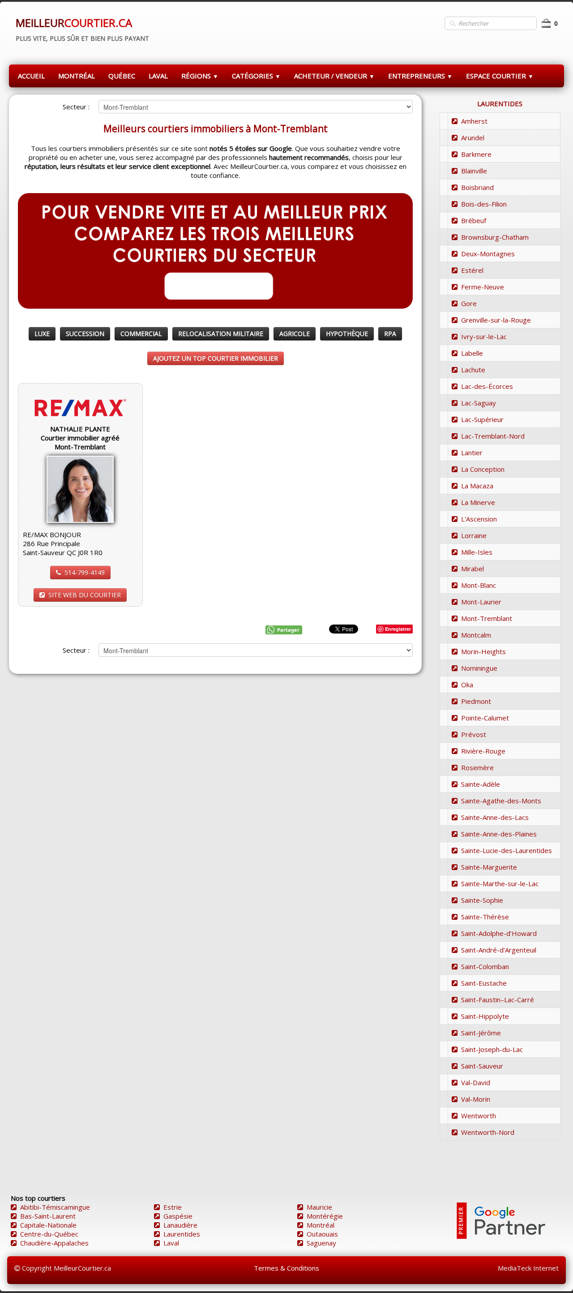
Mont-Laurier (481, 601)
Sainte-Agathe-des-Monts (501, 800)
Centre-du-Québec (49, 1233)
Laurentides (181, 1233)
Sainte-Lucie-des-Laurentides (506, 850)
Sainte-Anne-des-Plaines (499, 833)
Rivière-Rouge (483, 750)
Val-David (475, 1082)
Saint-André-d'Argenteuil (498, 949)
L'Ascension (479, 518)
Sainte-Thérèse (485, 916)
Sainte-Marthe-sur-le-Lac (500, 883)
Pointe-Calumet (485, 717)
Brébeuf (473, 220)
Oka (467, 684)
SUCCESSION (85, 333)
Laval (171, 1242)
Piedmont (476, 701)
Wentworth (478, 1115)
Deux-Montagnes (488, 253)
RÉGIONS (199, 75)
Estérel (472, 270)
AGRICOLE (294, 333)
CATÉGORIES (256, 75)
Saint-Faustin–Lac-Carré (497, 999)
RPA (390, 333)
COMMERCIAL (141, 333)
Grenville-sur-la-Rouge (496, 319)
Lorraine (474, 535)
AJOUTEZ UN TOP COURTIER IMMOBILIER (215, 358)
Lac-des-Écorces (487, 386)
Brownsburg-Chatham (495, 237)
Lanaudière (180, 1224)
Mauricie (319, 1206)
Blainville (474, 170)
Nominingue (479, 668)
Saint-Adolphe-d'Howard (499, 933)
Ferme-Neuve (482, 286)
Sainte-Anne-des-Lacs (495, 817)
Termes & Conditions (286, 1267)
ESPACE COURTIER (500, 75)
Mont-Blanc (478, 585)
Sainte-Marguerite (489, 866)
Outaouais (322, 1233)
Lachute (473, 369)
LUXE (42, 333)
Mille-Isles (476, 551)
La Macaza (477, 485)
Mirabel (472, 568)
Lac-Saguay (478, 402)
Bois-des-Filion (484, 203)
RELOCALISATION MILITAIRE (220, 333)
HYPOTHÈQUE (347, 333)
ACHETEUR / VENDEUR (334, 75)
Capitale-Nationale (48, 1224)
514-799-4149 (84, 572)
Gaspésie (177, 1215)
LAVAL (158, 75)
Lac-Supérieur (482, 419)
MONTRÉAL (76, 75)
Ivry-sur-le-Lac (484, 336)
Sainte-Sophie (482, 900)
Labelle (472, 353)
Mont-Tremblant (486, 618)
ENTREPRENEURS (420, 75)
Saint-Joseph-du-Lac (492, 1049)
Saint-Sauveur (482, 1065)
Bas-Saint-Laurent (48, 1215)
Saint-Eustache (484, 982)
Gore (469, 303)
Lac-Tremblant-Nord (493, 435)
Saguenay (321, 1242)
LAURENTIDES (499, 103)
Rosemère (477, 767)
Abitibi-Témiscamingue (55, 1206)
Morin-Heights (483, 651)
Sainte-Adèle (480, 784)
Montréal (320, 1224)
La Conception (483, 469)
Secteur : (76, 106)
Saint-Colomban (485, 966)
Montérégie (325, 1215)
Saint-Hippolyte (485, 1016)
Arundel (472, 137)
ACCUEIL (31, 75)
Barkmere (476, 154)
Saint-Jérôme (481, 1032)
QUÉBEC (121, 75)
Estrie (172, 1206)
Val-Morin (475, 1099)
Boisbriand (477, 187)
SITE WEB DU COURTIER (84, 594)
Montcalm (476, 634)
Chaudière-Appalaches (54, 1242)
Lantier (472, 452)
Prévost (473, 734)
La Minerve (478, 502)
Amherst (474, 120)
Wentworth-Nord (487, 1132)
